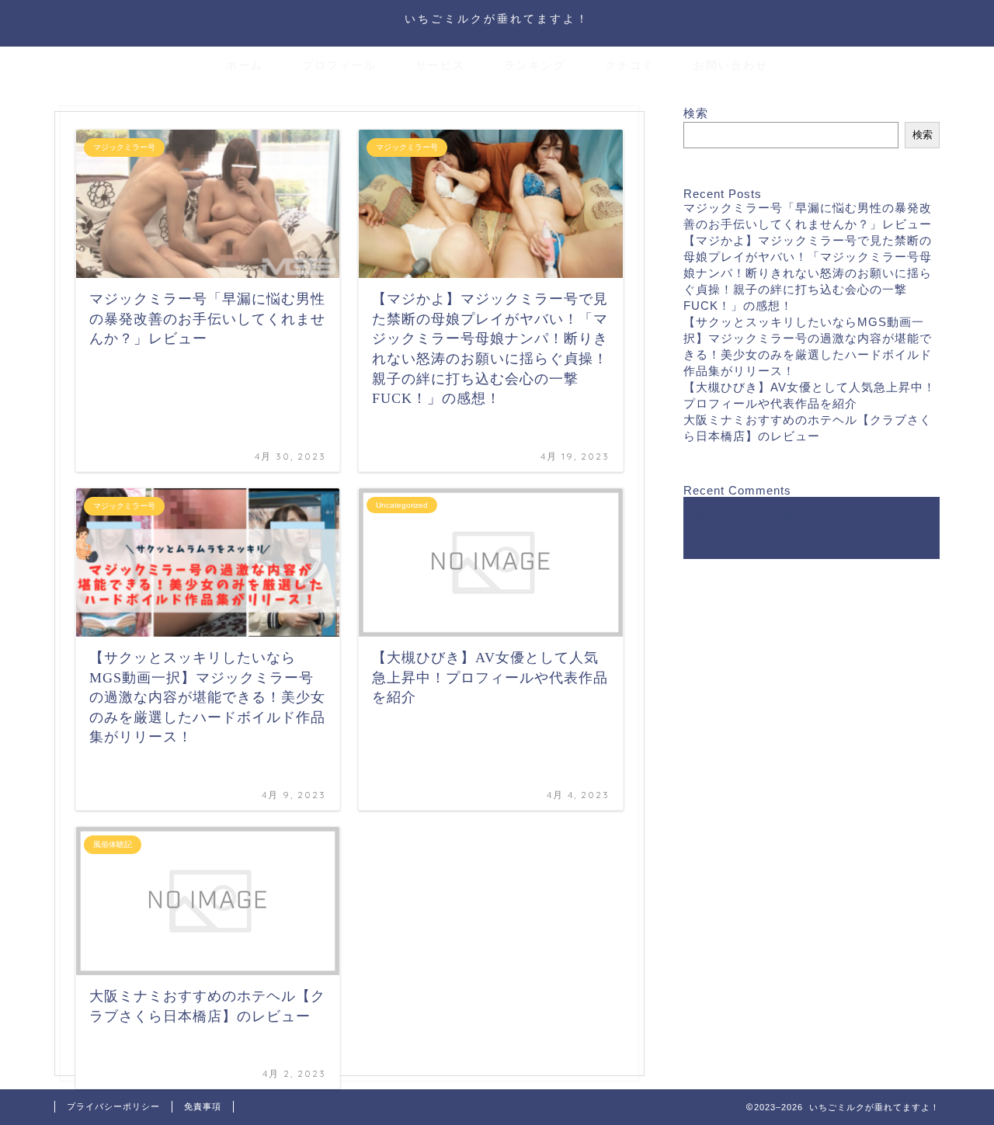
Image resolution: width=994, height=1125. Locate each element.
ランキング (535, 65)
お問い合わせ (730, 65)
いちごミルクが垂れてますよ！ (497, 18)
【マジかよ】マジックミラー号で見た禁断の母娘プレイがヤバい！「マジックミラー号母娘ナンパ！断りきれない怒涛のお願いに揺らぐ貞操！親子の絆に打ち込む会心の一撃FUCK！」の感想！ (807, 273)
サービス (440, 65)
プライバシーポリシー (113, 1106)
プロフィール (339, 65)
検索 (695, 113)
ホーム (244, 65)
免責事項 (202, 1106)
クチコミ (630, 65)
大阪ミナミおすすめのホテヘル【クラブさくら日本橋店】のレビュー (807, 521)
